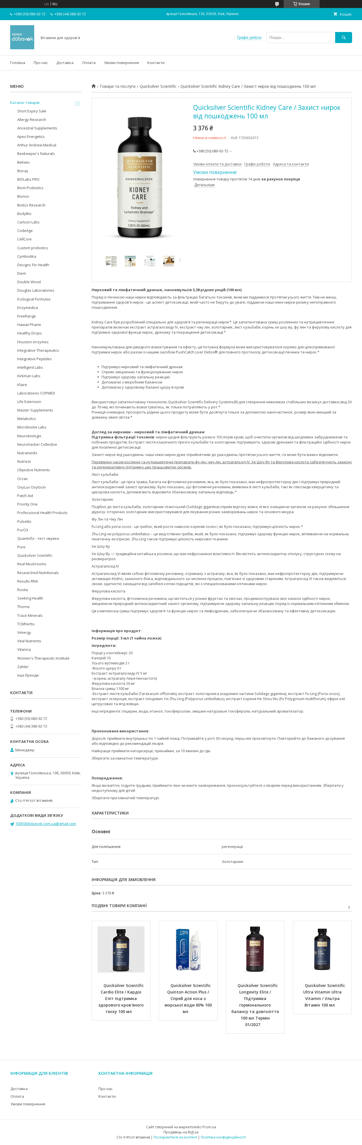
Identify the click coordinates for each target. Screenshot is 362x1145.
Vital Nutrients (29, 640)
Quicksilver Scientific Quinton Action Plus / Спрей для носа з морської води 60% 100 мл (189, 998)
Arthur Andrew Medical (36, 145)
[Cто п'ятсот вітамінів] (22, 47)
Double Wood (29, 281)
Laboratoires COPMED (36, 393)
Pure (21, 546)
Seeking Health (30, 598)
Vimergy (24, 632)
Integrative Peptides (34, 358)
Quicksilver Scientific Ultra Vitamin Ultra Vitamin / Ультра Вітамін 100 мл (324, 995)
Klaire (22, 384)
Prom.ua (209, 1127)
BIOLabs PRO (28, 179)
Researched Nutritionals (38, 572)
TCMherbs (26, 623)
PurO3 (22, 529)
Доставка (65, 62)
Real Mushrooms (31, 563)
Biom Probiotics (30, 187)
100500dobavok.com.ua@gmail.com (45, 823)
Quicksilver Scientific (158, 86)
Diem (21, 273)
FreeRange (26, 316)
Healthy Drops (29, 333)
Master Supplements (35, 410)
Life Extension (29, 401)
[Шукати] (343, 37)
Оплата (89, 62)
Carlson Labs (28, 222)
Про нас (41, 62)
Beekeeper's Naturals (36, 153)
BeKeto (23, 162)
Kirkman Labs (28, 375)
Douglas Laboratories (35, 290)
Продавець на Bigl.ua (181, 1132)
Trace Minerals (30, 615)
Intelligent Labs (30, 367)
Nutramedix (27, 452)
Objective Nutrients (33, 469)
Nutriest (24, 461)
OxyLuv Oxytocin (31, 487)
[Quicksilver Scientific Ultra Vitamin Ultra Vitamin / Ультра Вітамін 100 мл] (322, 949)
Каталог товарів (25, 102)
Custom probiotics (32, 247)
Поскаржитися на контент (175, 1137)
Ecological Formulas (34, 299)
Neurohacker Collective (37, 444)
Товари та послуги (117, 86)
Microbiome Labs (31, 427)
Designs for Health (33, 264)
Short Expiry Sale (31, 111)
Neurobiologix (29, 435)
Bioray (22, 170)
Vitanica (24, 649)
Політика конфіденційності (223, 1137)
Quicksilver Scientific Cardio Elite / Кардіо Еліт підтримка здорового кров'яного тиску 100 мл (121, 998)
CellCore (24, 239)
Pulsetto (24, 521)
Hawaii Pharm (29, 324)
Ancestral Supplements (37, 128)
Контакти (156, 62)
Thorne (23, 606)
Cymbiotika (26, 256)
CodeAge (25, 230)
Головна (17, 62)
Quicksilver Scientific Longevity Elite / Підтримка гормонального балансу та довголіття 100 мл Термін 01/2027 (255, 1005)
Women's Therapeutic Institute (43, 658)
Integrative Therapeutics (38, 350)
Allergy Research (31, 119)
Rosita (22, 589)
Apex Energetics (31, 136)
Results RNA (27, 581)
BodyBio (24, 213)
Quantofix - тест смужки (38, 538)
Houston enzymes (33, 341)
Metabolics (26, 418)
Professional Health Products (42, 512)
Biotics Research (31, 205)
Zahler (23, 666)
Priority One (27, 504)
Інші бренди (28, 675)
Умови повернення (121, 62)
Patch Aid (25, 495)
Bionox (23, 196)
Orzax (22, 478)
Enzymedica (27, 307)
